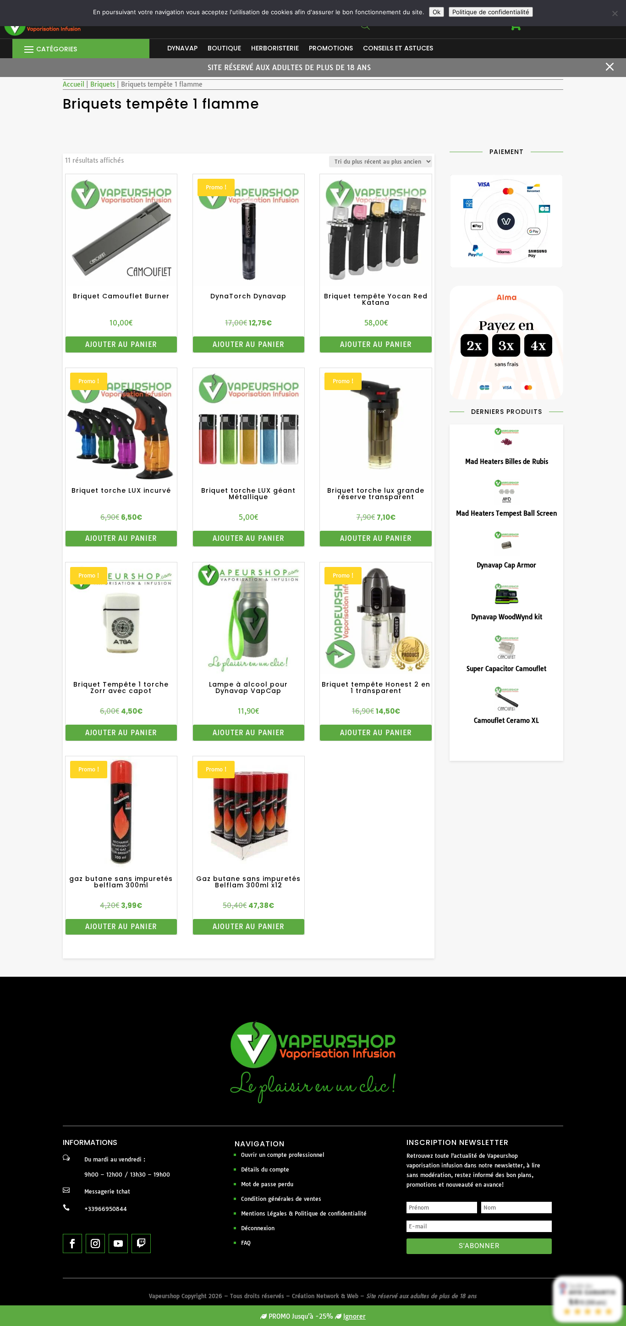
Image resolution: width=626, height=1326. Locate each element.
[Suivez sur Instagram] (95, 1243)
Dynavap (182, 49)
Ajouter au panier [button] (121, 344)
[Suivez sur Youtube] (118, 1243)
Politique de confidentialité (490, 12)
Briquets (102, 84)
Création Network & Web (325, 1296)
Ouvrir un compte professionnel (282, 1154)
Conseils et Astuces (398, 49)
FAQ (246, 1242)
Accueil (73, 84)
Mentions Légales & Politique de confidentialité (304, 1213)
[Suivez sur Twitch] (141, 1243)
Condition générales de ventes (281, 1198)
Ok (436, 12)
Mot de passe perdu (267, 1184)
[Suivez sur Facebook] (72, 1243)
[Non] (614, 13)
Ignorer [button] (354, 1316)
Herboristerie (275, 49)
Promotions (331, 49)
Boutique (224, 49)
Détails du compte (265, 1169)
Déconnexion (258, 1228)
